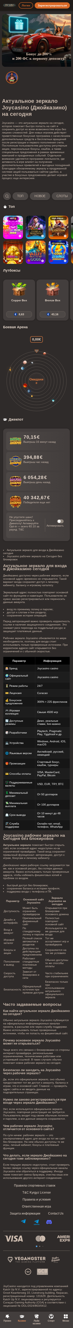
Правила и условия (37, 1199)
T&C (21, 529)
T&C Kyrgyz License (36, 1192)
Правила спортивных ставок (34, 1185)
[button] (36, 196)
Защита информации (25, 1213)
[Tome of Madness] (36, 227)
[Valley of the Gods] (36, 252)
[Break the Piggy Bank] (13, 252)
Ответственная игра (36, 1206)
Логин (26, 5)
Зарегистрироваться (52, 5)
